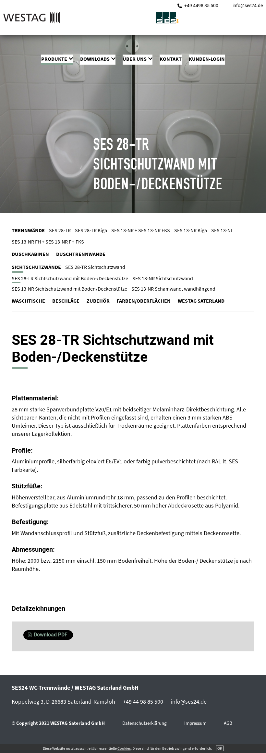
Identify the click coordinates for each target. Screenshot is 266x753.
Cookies (124, 748)
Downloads (95, 59)
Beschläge (65, 300)
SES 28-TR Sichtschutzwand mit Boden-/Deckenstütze (70, 278)
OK (219, 748)
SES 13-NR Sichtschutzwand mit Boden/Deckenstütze (69, 288)
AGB (228, 723)
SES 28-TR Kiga (91, 230)
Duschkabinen (30, 254)
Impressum (195, 723)
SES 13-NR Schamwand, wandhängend (173, 288)
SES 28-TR (60, 230)
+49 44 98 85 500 (143, 701)
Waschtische (28, 300)
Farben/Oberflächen (144, 300)
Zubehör (98, 300)
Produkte (54, 59)
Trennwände (28, 230)
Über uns (135, 59)
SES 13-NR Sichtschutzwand (162, 278)
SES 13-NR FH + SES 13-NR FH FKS (48, 241)
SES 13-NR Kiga (190, 230)
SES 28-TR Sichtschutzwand (95, 267)
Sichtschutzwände (36, 267)
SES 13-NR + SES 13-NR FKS (140, 230)
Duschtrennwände (80, 254)
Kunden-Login (207, 59)
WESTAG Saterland (201, 300)
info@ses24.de (248, 5)
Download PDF (50, 635)
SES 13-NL (222, 230)
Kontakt (171, 59)
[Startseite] (31, 18)
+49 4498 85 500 (201, 5)
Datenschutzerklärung (144, 723)
